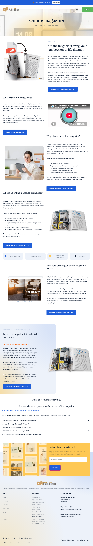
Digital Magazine (37, 499)
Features (5, 504)
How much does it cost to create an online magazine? (20, 410)
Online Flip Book (36, 504)
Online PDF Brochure (38, 519)
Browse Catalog (36, 497)
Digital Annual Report (38, 502)
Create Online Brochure (39, 512)
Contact (5, 519)
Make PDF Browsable (38, 524)
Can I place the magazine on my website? (16, 431)
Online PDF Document (38, 521)
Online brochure (36, 507)
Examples (6, 508)
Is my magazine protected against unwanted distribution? (21, 434)
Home (4, 497)
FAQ (4, 516)
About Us (5, 501)
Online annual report (38, 514)
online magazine (73, 63)
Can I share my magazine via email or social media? (19, 420)
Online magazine (37, 516)
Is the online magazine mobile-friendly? (15, 424)
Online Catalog (36, 509)
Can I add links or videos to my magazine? (16, 427)
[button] (76, 9)
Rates (4, 512)
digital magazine (17, 357)
